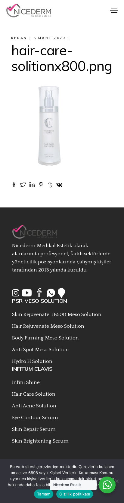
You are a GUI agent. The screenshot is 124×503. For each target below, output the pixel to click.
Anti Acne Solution (34, 406)
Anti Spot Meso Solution (40, 349)
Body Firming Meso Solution (45, 338)
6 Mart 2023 (49, 38)
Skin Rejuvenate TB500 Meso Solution (56, 314)
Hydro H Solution (32, 361)
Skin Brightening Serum (40, 441)
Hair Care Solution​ (33, 394)
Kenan (19, 38)
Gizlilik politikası (74, 494)
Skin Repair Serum (34, 429)
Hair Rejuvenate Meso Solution (48, 326)
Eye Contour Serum (35, 417)
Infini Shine (26, 382)
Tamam (43, 494)
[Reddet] (116, 481)
